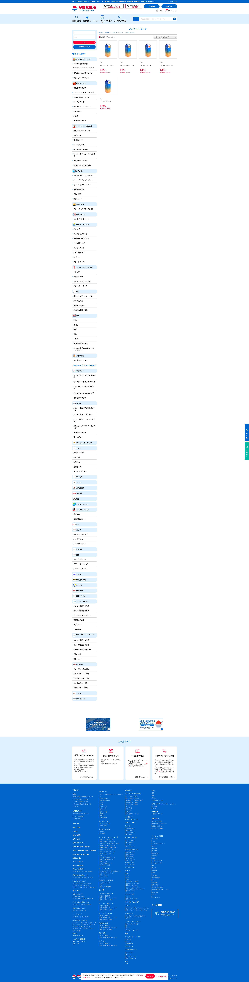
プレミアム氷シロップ (84, 443)
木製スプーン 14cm (131, 885)
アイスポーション (80, 544)
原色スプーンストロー (132, 899)
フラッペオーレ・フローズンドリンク (84, 925)
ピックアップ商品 (120, 21)
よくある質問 (76, 835)
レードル (128, 941)
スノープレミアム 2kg (81, 669)
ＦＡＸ (161, 772)
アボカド (102, 816)
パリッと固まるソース (106, 863)
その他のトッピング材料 (82, 165)
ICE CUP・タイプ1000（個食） (135, 800)
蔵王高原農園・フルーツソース (108, 847)
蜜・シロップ (81, 83)
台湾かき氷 (80, 204)
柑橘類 (101, 814)
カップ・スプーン (82, 225)
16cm (127, 879)
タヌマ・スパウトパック (107, 849)
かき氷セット (81, 214)
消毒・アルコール (131, 958)
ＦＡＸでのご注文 (78, 816)
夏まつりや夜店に (157, 821)
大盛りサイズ (129, 856)
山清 (77, 499)
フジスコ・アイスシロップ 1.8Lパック (84, 887)
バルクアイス (78, 539)
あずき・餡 (77, 135)
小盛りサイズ (129, 830)
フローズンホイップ (81, 534)
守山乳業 (79, 549)
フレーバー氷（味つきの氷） (84, 209)
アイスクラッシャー (131, 956)
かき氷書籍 (80, 356)
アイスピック (129, 952)
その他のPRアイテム (81, 343)
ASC (77, 524)
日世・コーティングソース (107, 851)
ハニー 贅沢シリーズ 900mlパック (84, 420)
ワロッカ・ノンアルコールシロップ (84, 427)
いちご (101, 802)
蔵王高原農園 (81, 580)
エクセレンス (81, 699)
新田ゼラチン (81, 596)
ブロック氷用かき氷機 (81, 606)
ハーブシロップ (79, 102)
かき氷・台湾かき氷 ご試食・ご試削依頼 (84, 850)
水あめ (76, 116)
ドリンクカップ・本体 (132, 924)
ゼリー (101, 885)
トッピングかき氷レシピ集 (81, 801)
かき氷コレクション (81, 360)
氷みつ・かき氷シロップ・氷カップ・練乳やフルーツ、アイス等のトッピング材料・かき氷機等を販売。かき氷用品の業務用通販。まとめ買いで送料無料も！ (113, 1)
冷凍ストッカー (79, 305)
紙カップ (77, 229)
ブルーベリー (103, 808)
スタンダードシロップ (81, 78)
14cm (127, 877)
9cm (127, 873)
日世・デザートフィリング (107, 841)
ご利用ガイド (77, 811)
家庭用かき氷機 (79, 189)
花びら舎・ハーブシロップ (81, 917)
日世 (77, 555)
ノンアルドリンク (129, 33)
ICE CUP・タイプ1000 (81, 678)
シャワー (128, 939)
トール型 (128, 844)
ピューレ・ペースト (81, 161)
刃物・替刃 (77, 194)
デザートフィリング (81, 564)
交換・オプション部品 (106, 900)
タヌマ (78, 448)
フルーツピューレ (105, 875)
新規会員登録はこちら (84, 47)
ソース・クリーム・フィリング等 (84, 155)
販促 (77, 316)
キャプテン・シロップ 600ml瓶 (84, 382)
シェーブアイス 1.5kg (81, 674)
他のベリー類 (103, 812)
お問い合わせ (173, 1)
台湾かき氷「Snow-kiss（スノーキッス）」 (84, 349)
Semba (79, 585)
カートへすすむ (171, 10)
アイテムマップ (78, 861)
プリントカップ (130, 846)
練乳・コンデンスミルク (82, 131)
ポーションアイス (105, 824)
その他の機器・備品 (81, 310)
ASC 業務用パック (105, 800)
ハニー (78, 403)
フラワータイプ (130, 832)
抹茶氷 (128, 812)
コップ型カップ (79, 252)
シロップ (77, 272)
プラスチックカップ (81, 234)
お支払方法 (76, 823)
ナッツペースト (104, 877)
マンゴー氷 (129, 808)
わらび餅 (77, 457)
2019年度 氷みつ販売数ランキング (83, 797)
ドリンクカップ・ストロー (83, 281)
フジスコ (79, 482)
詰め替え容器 (78, 301)
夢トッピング (78, 437)
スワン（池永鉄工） (83, 601)
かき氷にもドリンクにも (82, 106)
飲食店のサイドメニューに (159, 823)
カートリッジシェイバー (82, 185)
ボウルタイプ (129, 834)
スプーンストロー (80, 262)
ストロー (128, 928)
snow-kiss (79, 664)
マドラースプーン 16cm (133, 887)
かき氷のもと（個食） (81, 683)
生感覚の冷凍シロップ (81, 97)
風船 (75, 334)
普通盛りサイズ (130, 828)
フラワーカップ (79, 248)
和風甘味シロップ (80, 88)
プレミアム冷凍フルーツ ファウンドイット (111, 795)
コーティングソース (81, 569)
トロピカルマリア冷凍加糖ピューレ (136, 916)
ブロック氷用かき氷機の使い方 (82, 804)
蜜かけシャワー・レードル (83, 296)
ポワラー (128, 954)
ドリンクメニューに (117, 33)
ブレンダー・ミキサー (81, 286)
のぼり (76, 325)
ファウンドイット (82, 504)
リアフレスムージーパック (133, 918)
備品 (77, 291)
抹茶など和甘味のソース (107, 859)
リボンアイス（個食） (81, 688)
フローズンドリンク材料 (84, 267)
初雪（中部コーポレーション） (85, 635)
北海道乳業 (80, 488)
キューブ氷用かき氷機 (81, 611)
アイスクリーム (79, 145)
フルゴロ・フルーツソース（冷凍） (110, 843)
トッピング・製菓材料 (84, 126)
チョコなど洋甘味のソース (107, 857)
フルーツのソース (105, 855)
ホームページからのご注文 (81, 813)
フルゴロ (79, 574)
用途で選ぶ (107, 33)
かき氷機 (79, 171)
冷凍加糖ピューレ (80, 519)
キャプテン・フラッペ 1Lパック (84, 387)
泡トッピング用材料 (105, 887)
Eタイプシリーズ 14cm (132, 883)
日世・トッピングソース (107, 840)
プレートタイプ (130, 860)
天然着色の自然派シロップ (83, 73)
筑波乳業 (79, 493)
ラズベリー (103, 810)
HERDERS (79, 591)
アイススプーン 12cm (132, 881)
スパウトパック (79, 453)
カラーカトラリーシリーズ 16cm (135, 889)
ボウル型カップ (79, 243)
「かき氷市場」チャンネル (81, 799)
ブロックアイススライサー (83, 175)
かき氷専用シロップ (83, 59)
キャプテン (80, 371)
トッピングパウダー (105, 883)
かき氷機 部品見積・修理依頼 (81, 847)
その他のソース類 (105, 865)
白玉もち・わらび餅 (81, 149)
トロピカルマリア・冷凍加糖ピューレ (110, 871)
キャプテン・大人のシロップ (84, 393)
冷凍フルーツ (78, 140)
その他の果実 (103, 818)
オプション (77, 199)
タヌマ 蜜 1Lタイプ (80, 471)
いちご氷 (128, 810)
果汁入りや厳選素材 (81, 64)
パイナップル (103, 806)
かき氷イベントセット (81, 219)
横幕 (75, 329)
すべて (101, 33)
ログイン (160, 10)
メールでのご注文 (78, 818)
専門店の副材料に (157, 826)
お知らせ (76, 790)
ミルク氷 (128, 806)
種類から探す (78, 54)
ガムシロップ (78, 111)
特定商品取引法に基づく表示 (81, 854)
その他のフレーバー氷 (132, 814)
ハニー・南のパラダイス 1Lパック (84, 409)
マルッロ (79, 693)
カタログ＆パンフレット (80, 843)
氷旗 (75, 320)
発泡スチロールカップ (81, 238)
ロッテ (78, 530)
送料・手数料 (76, 827)
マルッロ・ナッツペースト (107, 873)
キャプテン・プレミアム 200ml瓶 (83, 67)
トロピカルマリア (82, 510)
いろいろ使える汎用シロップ (84, 92)
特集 (74, 794)
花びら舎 (79, 477)
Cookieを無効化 (161, 976)
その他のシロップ (80, 120)
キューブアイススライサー (83, 180)
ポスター (77, 339)
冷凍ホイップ (103, 861)
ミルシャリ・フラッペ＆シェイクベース (84, 923)
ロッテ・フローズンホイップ (108, 845)
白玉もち (77, 462)
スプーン (77, 257)
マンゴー (102, 804)
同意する (150, 976)
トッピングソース (80, 559)
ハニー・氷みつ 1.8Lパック (83, 414)
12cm (127, 875)
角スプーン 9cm (130, 891)
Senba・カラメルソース (107, 853)
